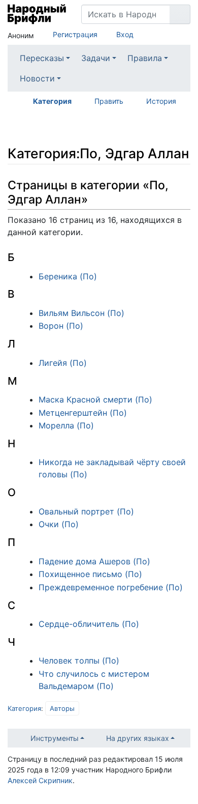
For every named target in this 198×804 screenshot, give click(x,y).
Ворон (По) (61, 326)
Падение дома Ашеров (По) (94, 561)
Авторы (62, 708)
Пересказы (42, 58)
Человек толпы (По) (79, 660)
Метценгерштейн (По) (83, 413)
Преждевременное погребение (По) (111, 587)
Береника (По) (68, 276)
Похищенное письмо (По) (90, 574)
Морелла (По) (66, 425)
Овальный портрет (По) (86, 511)
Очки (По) (59, 524)
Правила (144, 58)
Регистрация (75, 34)
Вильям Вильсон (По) (81, 313)
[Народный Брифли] (37, 14)
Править (108, 101)
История (161, 101)
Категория (52, 101)
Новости (37, 78)
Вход (125, 34)
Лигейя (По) (63, 363)
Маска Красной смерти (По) (95, 399)
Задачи (95, 58)
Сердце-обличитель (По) (89, 624)
